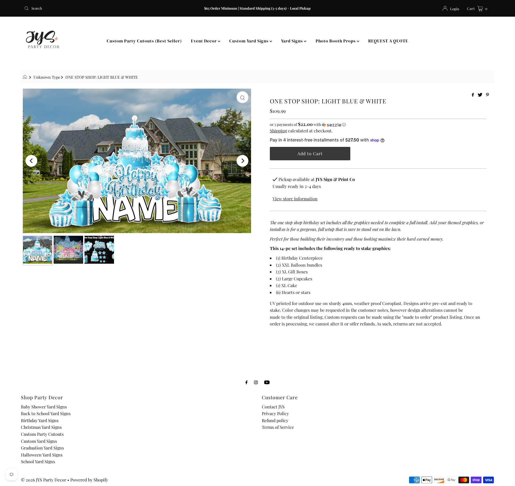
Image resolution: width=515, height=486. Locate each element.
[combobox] (99, 8)
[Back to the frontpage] (25, 77)
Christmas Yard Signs (41, 427)
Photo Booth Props (336, 41)
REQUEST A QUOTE (388, 41)
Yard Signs (292, 41)
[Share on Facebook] (473, 95)
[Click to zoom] (242, 97)
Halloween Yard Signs (41, 455)
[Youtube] (267, 382)
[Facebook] (246, 382)
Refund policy (275, 420)
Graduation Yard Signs (42, 448)
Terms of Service (278, 427)
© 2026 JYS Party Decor (43, 480)
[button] (378, 124)
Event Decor (204, 41)
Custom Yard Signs (249, 41)
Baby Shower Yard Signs (44, 406)
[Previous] (31, 161)
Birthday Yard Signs (39, 420)
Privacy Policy (275, 413)
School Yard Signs (38, 461)
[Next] (242, 161)
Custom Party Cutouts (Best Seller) (144, 41)
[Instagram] (256, 382)
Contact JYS (273, 406)
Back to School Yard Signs (46, 413)
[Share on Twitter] (480, 95)
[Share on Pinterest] (487, 95)
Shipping (278, 130)
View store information (295, 198)
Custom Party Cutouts (42, 434)
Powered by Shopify (89, 480)
